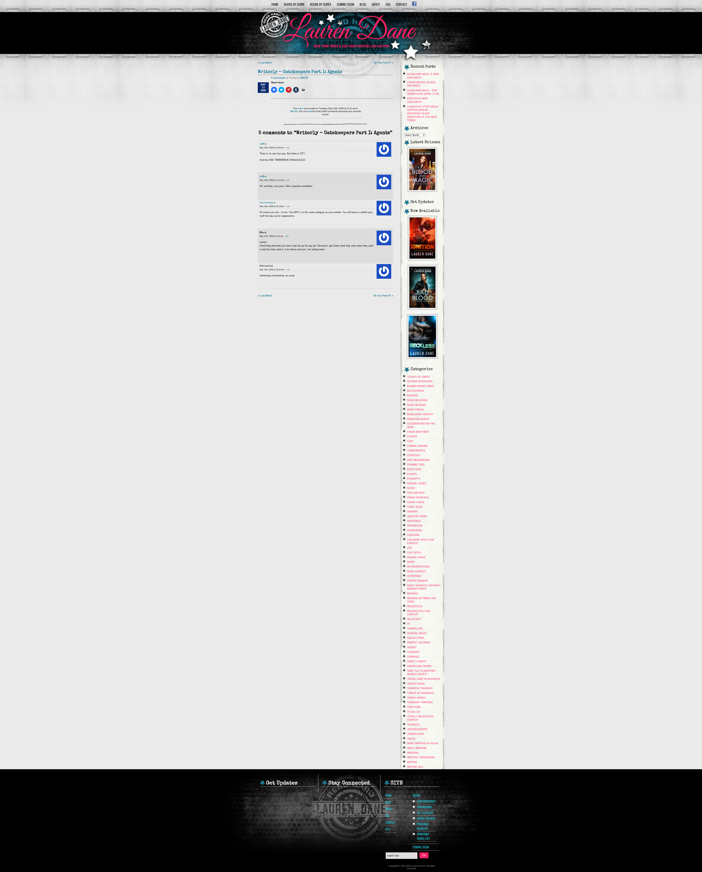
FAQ (388, 4)
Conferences (416, 450)
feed (309, 111)
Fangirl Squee (416, 483)
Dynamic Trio (415, 464)
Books (416, 795)
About (376, 4)
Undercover (415, 734)
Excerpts (413, 478)
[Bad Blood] (422, 308)
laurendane (268, 202)
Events (412, 474)
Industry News (417, 516)
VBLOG (304, 77)
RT (408, 624)
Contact (401, 4)
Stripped (413, 656)
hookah (412, 511)
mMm (263, 143)
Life (409, 547)
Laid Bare (413, 535)
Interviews (414, 530)
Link (288, 147)
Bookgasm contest (420, 414)
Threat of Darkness (420, 693)
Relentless (415, 606)
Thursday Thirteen (420, 702)
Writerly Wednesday (421, 757)
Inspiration (414, 525)
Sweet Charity (417, 661)
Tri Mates (413, 724)
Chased (412, 436)
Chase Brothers (418, 432)
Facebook (414, 3)
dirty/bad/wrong (418, 460)
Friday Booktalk (418, 497)
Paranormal (424, 807)
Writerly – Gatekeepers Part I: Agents (300, 72)
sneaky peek (415, 638)
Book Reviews (416, 405)
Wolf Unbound (416, 748)
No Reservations (418, 566)
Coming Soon (345, 4)
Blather (412, 395)
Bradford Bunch (418, 419)
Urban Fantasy (426, 818)
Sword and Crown (419, 666)
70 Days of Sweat (418, 376)
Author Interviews (420, 381)
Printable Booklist (423, 826)
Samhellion (414, 628)
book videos (415, 409)
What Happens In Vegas (422, 743)
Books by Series (320, 4)
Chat (410, 441)
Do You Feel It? (382, 62)
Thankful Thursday (420, 688)
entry (300, 108)
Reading (412, 593)
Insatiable (414, 521)
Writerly (413, 752)
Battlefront (415, 391)
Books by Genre (294, 4)
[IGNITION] (422, 259)
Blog (363, 4)
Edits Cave (414, 469)
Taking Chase (416, 683)
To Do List (413, 712)
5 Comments (278, 77)
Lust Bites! (266, 62)
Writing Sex (415, 767)
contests (413, 455)
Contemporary (426, 801)
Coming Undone (417, 446)
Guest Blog (415, 506)
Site (387, 829)
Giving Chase (415, 502)
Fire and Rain (415, 492)
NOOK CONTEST (416, 571)
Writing (412, 762)
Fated (411, 488)
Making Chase (416, 557)
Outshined (414, 576)
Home (274, 4)
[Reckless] (422, 357)
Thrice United (416, 697)
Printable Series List (423, 836)
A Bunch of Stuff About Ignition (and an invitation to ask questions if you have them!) (423, 113)
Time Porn (413, 707)
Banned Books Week (420, 386)
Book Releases (417, 400)
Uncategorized (417, 729)
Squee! (411, 647)
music (411, 562)
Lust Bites (414, 552)
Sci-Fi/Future (425, 813)
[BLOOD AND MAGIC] (422, 190)
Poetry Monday (417, 580)
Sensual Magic (417, 633)
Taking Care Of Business (423, 679)
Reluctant (414, 619)
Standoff (413, 652)
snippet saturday (419, 642)
